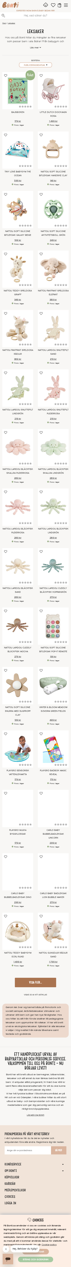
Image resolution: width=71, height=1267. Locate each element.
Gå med (58, 1150)
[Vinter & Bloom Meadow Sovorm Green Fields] (53, 685)
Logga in (10, 1203)
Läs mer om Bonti (35, 1115)
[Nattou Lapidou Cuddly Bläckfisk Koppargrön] (53, 566)
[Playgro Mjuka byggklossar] (17, 808)
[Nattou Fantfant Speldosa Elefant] (53, 269)
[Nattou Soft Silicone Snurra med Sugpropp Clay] (17, 685)
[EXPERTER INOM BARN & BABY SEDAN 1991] (10, 5)
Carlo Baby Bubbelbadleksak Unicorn (53, 834)
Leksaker (11, 23)
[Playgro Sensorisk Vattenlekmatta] (17, 749)
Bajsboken (17, 112)
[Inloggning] (45, 5)
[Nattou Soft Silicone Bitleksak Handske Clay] (53, 150)
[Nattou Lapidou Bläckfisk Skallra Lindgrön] (53, 447)
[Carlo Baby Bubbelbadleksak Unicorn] (53, 808)
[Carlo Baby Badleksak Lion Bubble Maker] (53, 871)
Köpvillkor (12, 1177)
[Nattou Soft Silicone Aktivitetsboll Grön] (53, 209)
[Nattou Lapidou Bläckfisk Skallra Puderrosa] (17, 447)
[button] (59, 5)
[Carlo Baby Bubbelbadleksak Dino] (17, 871)
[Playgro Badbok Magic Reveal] (53, 749)
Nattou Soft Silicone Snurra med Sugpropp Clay (18, 711)
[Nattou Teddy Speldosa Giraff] (17, 269)
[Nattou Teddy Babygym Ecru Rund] (17, 931)
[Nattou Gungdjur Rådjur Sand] (53, 931)
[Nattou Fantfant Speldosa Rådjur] (17, 328)
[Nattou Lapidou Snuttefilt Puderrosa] (53, 388)
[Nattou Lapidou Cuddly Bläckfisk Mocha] (17, 626)
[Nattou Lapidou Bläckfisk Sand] (17, 566)
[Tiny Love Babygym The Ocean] (17, 150)
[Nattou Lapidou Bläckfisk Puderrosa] (17, 507)
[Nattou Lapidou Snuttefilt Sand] (53, 328)
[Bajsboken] (17, 90)
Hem (4, 23)
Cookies (10, 1197)
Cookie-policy (49, 1244)
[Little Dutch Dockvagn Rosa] (53, 90)
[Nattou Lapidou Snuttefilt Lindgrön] (17, 388)
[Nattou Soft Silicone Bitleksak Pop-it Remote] (53, 626)
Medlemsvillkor (15, 1190)
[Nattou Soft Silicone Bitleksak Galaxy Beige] (17, 209)
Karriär (10, 1184)
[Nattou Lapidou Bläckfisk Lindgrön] (53, 507)
